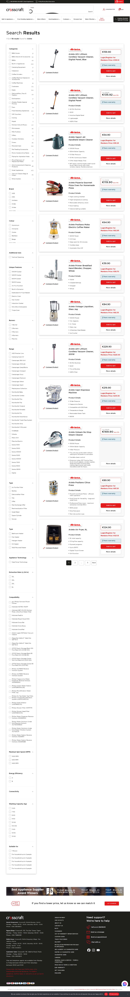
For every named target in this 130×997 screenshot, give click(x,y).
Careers (57, 957)
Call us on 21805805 (98, 927)
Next (94, 563)
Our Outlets (59, 920)
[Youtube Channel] (98, 950)
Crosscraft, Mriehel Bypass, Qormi (82, 989)
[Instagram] (93, 950)
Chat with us (95, 942)
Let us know (111, 903)
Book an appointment (99, 937)
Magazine (58, 973)
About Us (58, 923)
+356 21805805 (16, 926)
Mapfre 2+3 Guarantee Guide (64, 952)
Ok (106, 994)
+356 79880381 (16, 935)
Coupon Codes (60, 936)
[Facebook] (89, 950)
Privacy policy (114, 994)
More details (111, 76)
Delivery (58, 942)
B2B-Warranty (60, 967)
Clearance (58, 931)
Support (120, 1)
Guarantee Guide (60, 954)
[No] (128, 994)
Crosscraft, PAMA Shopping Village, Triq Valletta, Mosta (102, 989)
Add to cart (110, 71)
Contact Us (59, 925)
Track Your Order (61, 939)
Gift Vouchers (60, 970)
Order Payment (60, 917)
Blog (56, 928)
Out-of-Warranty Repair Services (66, 933)
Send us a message (97, 932)
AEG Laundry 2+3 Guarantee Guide (66, 949)
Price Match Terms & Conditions (66, 964)
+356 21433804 (16, 947)
